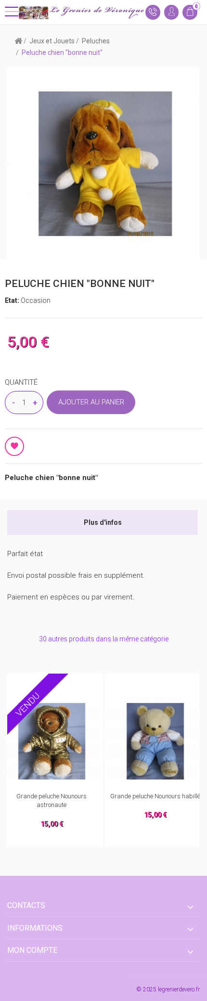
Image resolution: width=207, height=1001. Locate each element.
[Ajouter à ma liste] (14, 446)
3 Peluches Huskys (155, 796)
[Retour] (18, 40)
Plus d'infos (103, 522)
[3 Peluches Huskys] (156, 741)
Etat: (13, 300)
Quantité (21, 382)
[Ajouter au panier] (32, 684)
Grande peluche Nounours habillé (53, 796)
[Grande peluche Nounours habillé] (53, 741)
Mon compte (32, 950)
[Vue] (73, 684)
